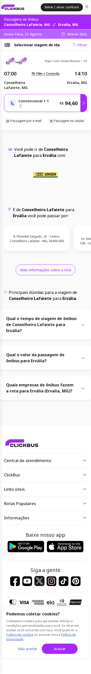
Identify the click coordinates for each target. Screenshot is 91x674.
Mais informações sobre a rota (45, 269)
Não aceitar (27, 648)
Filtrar (82, 44)
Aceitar (59, 648)
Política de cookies (19, 635)
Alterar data (77, 34)
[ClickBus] (13, 7)
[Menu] (87, 7)
